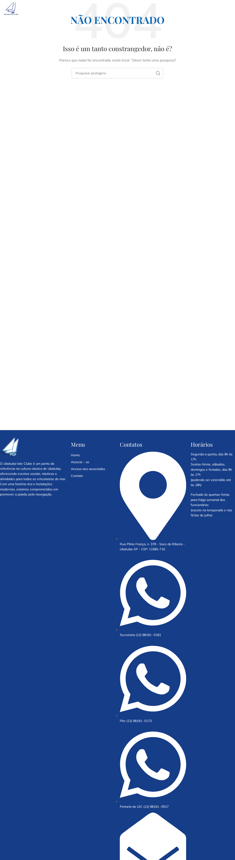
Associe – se (80, 462)
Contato (77, 476)
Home (75, 455)
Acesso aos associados (88, 469)
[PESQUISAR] (158, 73)
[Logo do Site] (10, 8)
